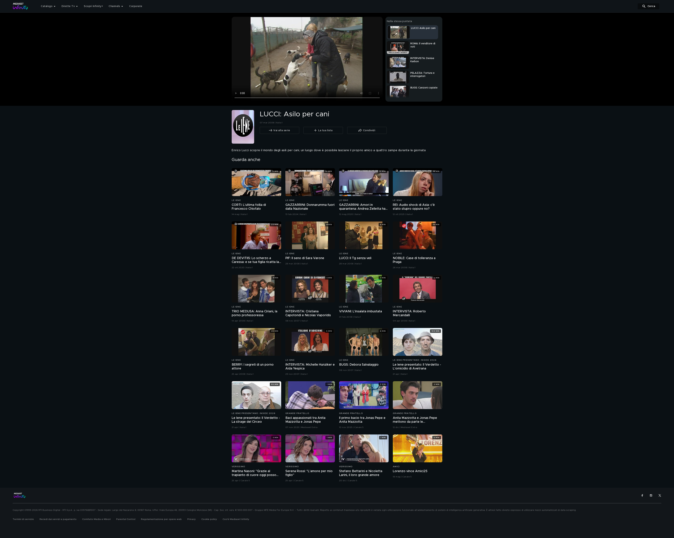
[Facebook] (642, 495)
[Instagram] (651, 495)
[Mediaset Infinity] (20, 6)
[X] (659, 495)
